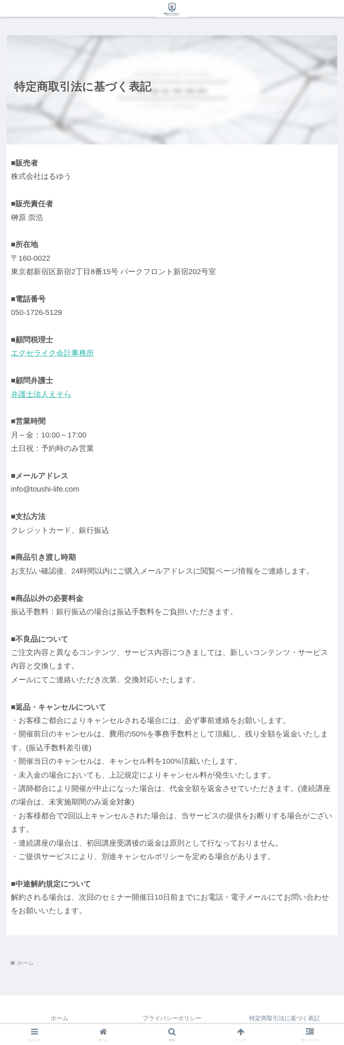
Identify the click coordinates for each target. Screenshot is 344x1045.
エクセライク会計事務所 (52, 353)
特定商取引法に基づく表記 (284, 1018)
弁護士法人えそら (41, 394)
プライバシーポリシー (172, 1018)
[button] (318, 933)
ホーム (59, 1018)
